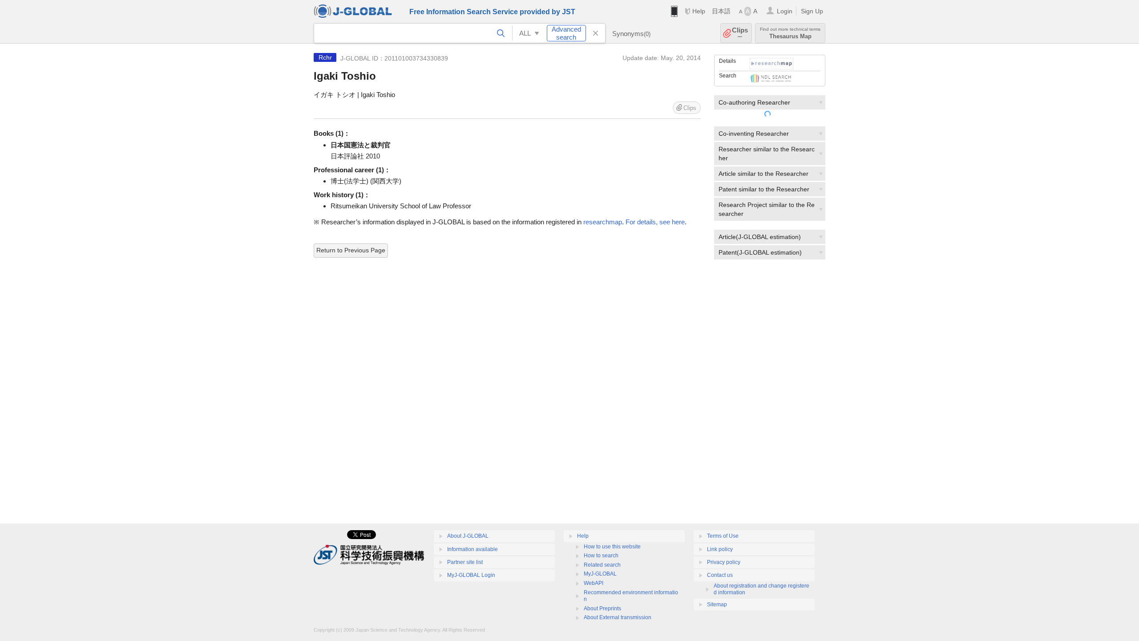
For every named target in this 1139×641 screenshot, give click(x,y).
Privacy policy (723, 562)
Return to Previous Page (350, 250)
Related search (602, 565)
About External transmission (617, 617)
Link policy (720, 549)
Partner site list (465, 562)
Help (698, 11)
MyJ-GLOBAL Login (471, 575)
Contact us (720, 575)
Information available (472, 549)
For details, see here (655, 222)
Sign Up (812, 11)
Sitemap (717, 604)
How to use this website (612, 547)
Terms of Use (723, 536)
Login (784, 11)
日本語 (721, 11)
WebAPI (593, 583)
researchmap (602, 222)
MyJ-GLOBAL (600, 574)
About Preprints (602, 608)
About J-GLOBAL (468, 536)
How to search (601, 555)
